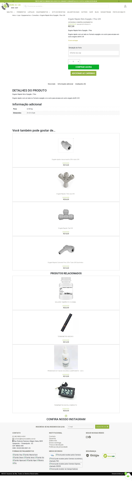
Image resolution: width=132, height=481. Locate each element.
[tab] (51, 84)
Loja (18, 15)
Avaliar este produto (84, 24)
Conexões (35, 15)
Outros (84, 12)
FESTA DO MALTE (119, 12)
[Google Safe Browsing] (92, 456)
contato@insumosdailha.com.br (24, 439)
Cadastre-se (101, 427)
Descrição (51, 84)
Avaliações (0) (80, 84)
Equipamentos (42, 12)
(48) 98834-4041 (20, 436)
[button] (13, 1)
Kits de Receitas (58, 12)
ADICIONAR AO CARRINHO (83, 73)
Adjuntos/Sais (73, 12)
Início (14, 15)
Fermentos (21, 12)
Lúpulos (31, 12)
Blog (97, 12)
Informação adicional (65, 84)
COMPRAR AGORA (83, 67)
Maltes (10, 12)
